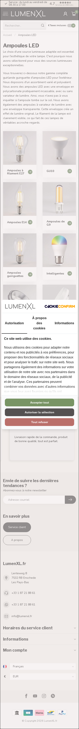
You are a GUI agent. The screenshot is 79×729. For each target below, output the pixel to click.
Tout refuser (39, 422)
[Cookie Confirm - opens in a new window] (60, 306)
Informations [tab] (64, 323)
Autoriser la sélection (39, 412)
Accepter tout (39, 402)
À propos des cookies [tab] (39, 323)
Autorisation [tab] (14, 323)
